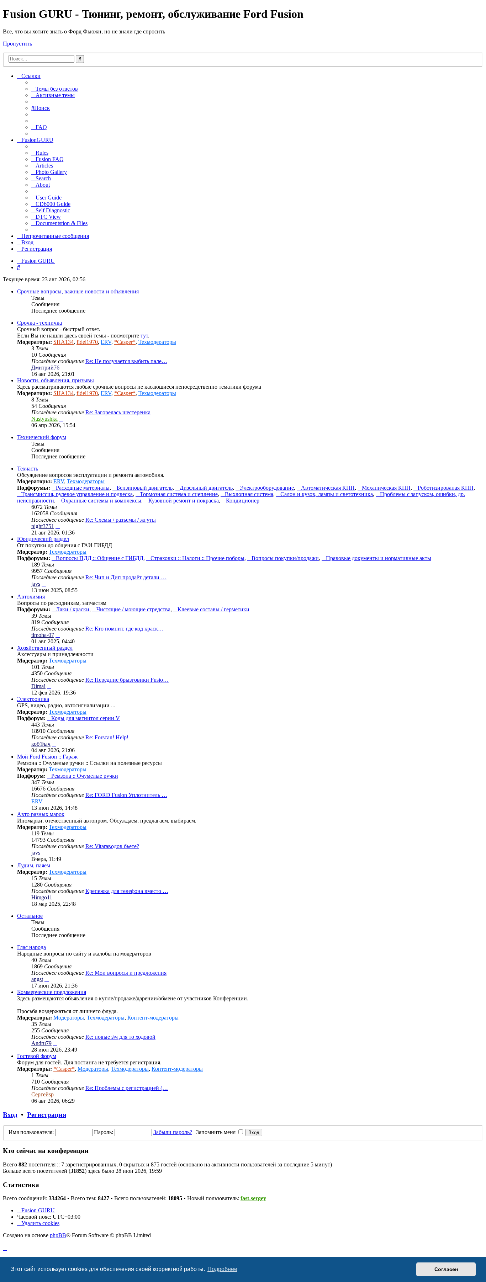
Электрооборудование (267, 488)
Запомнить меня (216, 1132)
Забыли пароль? (172, 1132)
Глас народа (31, 947)
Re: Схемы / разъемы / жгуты (120, 520)
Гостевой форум (36, 1056)
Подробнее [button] (222, 1269)
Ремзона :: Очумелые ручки (84, 776)
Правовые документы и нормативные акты (378, 558)
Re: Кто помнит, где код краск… (124, 629)
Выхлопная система (249, 494)
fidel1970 (87, 342)
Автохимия (31, 597)
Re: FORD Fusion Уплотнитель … (126, 795)
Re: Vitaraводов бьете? (112, 846)
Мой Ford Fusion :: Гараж (47, 757)
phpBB (58, 1235)
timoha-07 (42, 635)
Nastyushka (44, 419)
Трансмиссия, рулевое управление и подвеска (77, 494)
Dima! (38, 686)
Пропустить (17, 44)
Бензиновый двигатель (145, 488)
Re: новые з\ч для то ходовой (120, 1037)
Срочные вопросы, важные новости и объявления (78, 291)
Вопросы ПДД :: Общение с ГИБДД (99, 558)
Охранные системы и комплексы (101, 501)
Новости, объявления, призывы (55, 380)
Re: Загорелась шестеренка (117, 412)
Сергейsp (42, 1094)
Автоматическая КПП (328, 488)
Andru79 (41, 1043)
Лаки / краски (72, 609)
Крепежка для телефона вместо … (126, 891)
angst (37, 979)
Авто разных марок (40, 814)
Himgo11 (41, 897)
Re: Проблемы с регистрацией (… (126, 1088)
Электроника (33, 699)
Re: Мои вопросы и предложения (126, 973)
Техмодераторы (157, 342)
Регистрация (46, 1114)
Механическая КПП (386, 488)
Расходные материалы (83, 488)
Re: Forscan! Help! (106, 737)
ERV (106, 342)
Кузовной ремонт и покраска (183, 501)
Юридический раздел (43, 539)
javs (35, 584)
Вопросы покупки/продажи (285, 558)
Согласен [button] (446, 1269)
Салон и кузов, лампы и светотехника (326, 494)
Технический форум (41, 437)
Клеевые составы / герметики (213, 609)
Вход (10, 1114)
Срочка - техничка (39, 323)
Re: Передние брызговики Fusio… (127, 680)
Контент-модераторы (153, 1018)
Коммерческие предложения (51, 992)
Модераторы (68, 1018)
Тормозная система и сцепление (179, 494)
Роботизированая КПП (446, 488)
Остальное (30, 916)
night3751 (42, 526)
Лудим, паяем (33, 865)
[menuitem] (54, 89)
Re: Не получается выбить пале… (126, 361)
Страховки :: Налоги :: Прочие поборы (197, 558)
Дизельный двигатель (206, 488)
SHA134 (63, 342)
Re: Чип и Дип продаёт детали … (126, 577)
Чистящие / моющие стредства (133, 609)
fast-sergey (253, 1198)
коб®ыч (41, 744)
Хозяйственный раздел (45, 648)
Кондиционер (242, 501)
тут (144, 336)
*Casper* (125, 342)
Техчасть (27, 469)
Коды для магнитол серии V (85, 718)
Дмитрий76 (45, 368)
